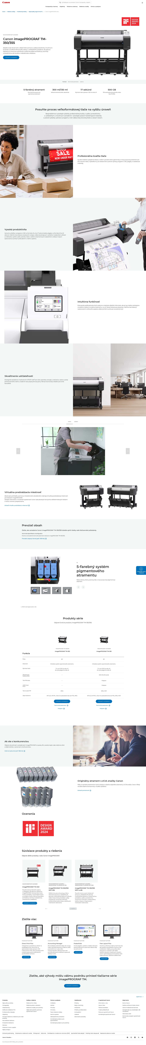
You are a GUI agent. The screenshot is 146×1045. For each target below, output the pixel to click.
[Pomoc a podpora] (101, 6)
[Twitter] (138, 1037)
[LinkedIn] (135, 1037)
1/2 (77, 562)
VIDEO (69, 421)
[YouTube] (142, 1037)
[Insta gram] (131, 1037)
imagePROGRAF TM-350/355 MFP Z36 (59, 889)
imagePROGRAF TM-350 (62, 651)
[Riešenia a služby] (89, 6)
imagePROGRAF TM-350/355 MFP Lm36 (85, 889)
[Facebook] (127, 1037)
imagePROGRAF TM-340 (30, 887)
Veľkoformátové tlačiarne (10, 34)
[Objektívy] (65, 6)
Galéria (82, 81)
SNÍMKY (76, 421)
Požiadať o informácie (11, 57)
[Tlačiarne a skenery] (78, 6)
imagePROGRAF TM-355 (104, 651)
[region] (73, 451)
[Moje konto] (142, 3)
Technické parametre (73, 81)
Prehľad (64, 81)
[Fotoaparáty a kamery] (58, 6)
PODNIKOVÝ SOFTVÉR (27, 940)
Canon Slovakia (6, 1037)
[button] (46, 908)
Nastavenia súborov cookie (107, 1033)
